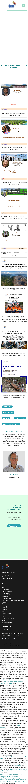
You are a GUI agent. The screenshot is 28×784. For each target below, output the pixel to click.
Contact (4, 624)
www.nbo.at (18, 765)
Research (4, 604)
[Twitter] (5, 638)
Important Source (4, 774)
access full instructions (17, 722)
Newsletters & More (7, 620)
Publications (5, 596)
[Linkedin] (14, 638)
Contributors (6, 593)
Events (3, 611)
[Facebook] (2, 638)
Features (4, 616)
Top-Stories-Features (8, 618)
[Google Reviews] (8, 638)
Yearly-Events (6, 615)
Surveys (5, 606)
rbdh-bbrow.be (6, 680)
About (3, 587)
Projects (5, 607)
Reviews (5, 609)
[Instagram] (11, 638)
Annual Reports (7, 598)
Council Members (7, 591)
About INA (6, 589)
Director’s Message (7, 622)
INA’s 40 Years (7, 613)
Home (3, 586)
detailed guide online (5, 779)
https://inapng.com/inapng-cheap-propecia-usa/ (12, 778)
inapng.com (24, 729)
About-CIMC (6, 595)
